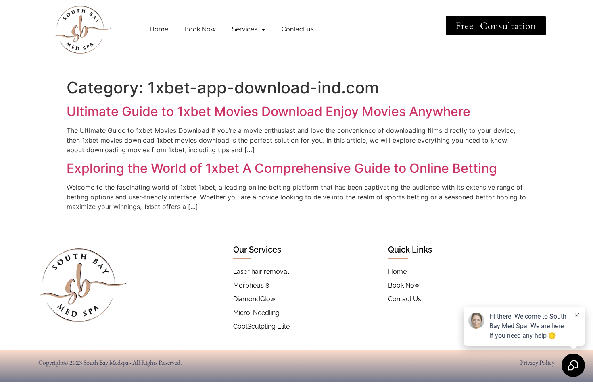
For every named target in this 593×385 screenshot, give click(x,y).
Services (244, 29)
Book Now (200, 29)
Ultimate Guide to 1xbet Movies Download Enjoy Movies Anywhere (268, 111)
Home (159, 29)
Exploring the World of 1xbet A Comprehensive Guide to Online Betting (282, 168)
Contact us (298, 29)
